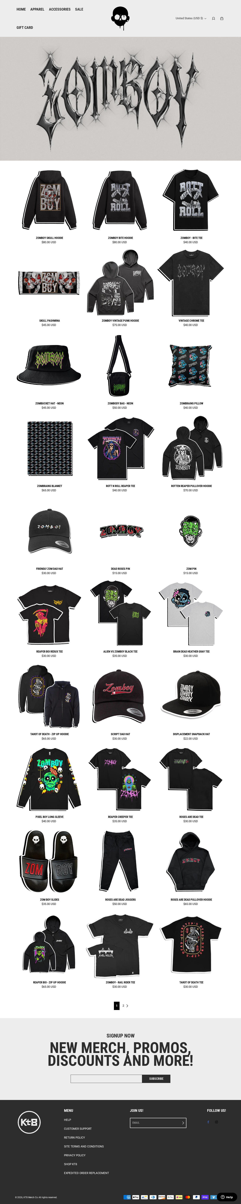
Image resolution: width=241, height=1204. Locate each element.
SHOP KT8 (70, 1164)
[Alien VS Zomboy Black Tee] (120, 613)
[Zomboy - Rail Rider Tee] (120, 944)
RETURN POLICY (74, 1137)
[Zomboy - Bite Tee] (191, 199)
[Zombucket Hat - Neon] (49, 365)
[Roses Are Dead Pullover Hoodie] (191, 861)
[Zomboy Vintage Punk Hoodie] (120, 282)
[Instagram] (216, 1122)
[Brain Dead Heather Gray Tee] (191, 613)
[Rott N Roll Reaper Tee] (120, 448)
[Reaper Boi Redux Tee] (49, 613)
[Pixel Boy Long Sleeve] (49, 779)
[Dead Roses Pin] (120, 530)
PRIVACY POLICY (74, 1155)
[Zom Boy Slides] (49, 861)
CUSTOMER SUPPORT (78, 1128)
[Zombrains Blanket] (49, 448)
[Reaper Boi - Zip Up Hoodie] (49, 944)
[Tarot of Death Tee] (191, 944)
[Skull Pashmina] (49, 282)
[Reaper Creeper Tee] (120, 779)
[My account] (213, 18)
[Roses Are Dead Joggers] (120, 861)
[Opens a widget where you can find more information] (227, 1197)
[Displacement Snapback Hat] (191, 696)
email (136, 1122)
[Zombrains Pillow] (191, 365)
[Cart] (222, 18)
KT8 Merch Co (31, 1197)
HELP (67, 1120)
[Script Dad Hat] (120, 696)
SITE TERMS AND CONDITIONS (84, 1146)
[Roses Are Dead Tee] (191, 779)
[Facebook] (208, 1122)
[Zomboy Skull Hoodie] (49, 199)
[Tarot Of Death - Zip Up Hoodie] (49, 696)
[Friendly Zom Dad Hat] (49, 530)
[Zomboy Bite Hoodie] (120, 199)
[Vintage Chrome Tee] (191, 282)
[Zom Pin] (191, 530)
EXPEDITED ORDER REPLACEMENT (86, 1173)
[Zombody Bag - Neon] (120, 365)
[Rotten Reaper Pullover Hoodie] (191, 448)
